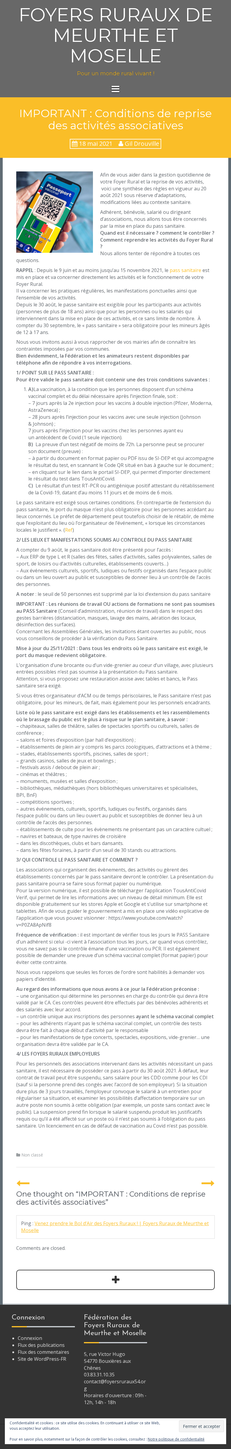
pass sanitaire (185, 270)
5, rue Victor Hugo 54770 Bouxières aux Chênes (107, 1361)
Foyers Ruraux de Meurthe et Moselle (116, 35)
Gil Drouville (142, 143)
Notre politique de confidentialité (176, 1439)
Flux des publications (41, 1345)
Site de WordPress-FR (42, 1359)
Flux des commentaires (43, 1352)
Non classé (32, 1155)
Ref (68, 530)
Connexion (30, 1338)
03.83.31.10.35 (99, 1374)
